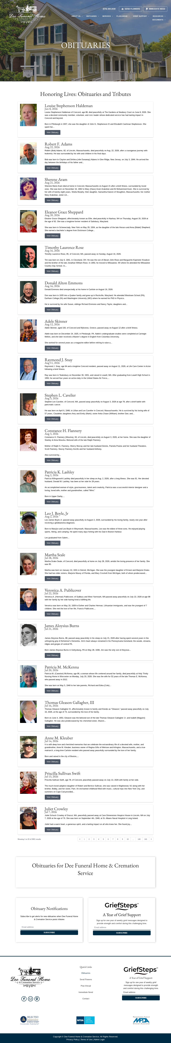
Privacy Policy (72, 1039)
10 (128, 839)
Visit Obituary (53, 132)
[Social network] (37, 999)
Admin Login (99, 1039)
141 (145, 839)
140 (139, 839)
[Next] (151, 839)
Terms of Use (86, 1039)
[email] (30, 999)
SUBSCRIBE (49, 933)
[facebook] (24, 999)
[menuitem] (77, 16)
